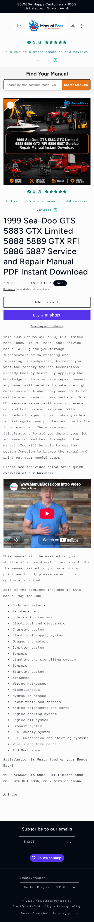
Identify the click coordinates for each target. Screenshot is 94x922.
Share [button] (12, 794)
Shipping (9, 289)
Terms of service (34, 913)
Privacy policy (69, 906)
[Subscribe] (70, 841)
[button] (9, 26)
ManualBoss (44, 900)
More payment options (47, 326)
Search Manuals (76, 85)
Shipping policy (65, 913)
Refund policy (41, 906)
